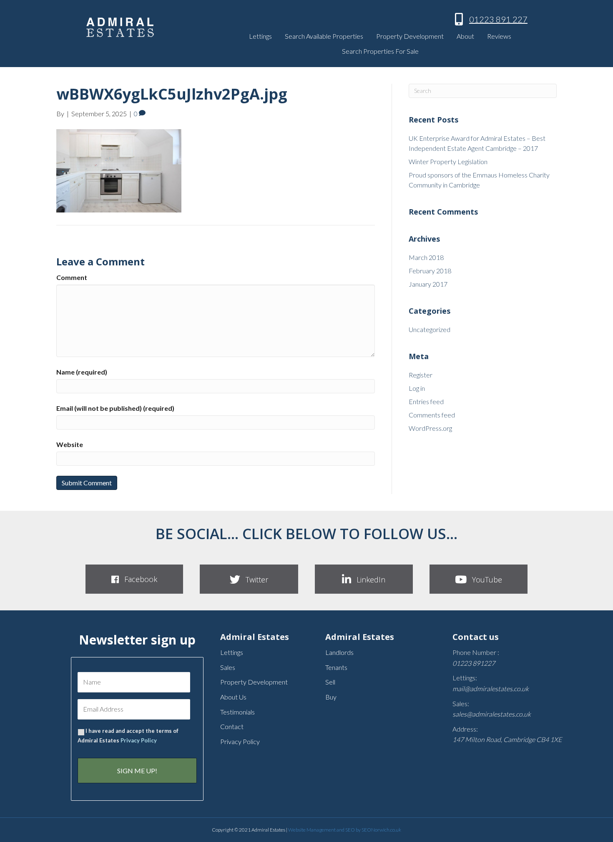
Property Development (410, 36)
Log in (417, 388)
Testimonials (237, 712)
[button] (134, 579)
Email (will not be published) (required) (115, 408)
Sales (227, 667)
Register (420, 375)
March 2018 (426, 257)
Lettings (260, 36)
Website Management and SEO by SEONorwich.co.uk (344, 830)
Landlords (339, 652)
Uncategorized (429, 329)
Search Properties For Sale (380, 51)
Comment (71, 277)
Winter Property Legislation (448, 161)
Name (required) (81, 372)
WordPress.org (430, 428)
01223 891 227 (498, 19)
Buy (331, 697)
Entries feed (426, 401)
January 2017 (428, 284)
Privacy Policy (139, 740)
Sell (330, 682)
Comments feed (432, 415)
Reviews (499, 36)
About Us (233, 697)
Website (69, 444)
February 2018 (430, 271)
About (465, 36)
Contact (232, 726)
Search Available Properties (324, 36)
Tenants (336, 667)
